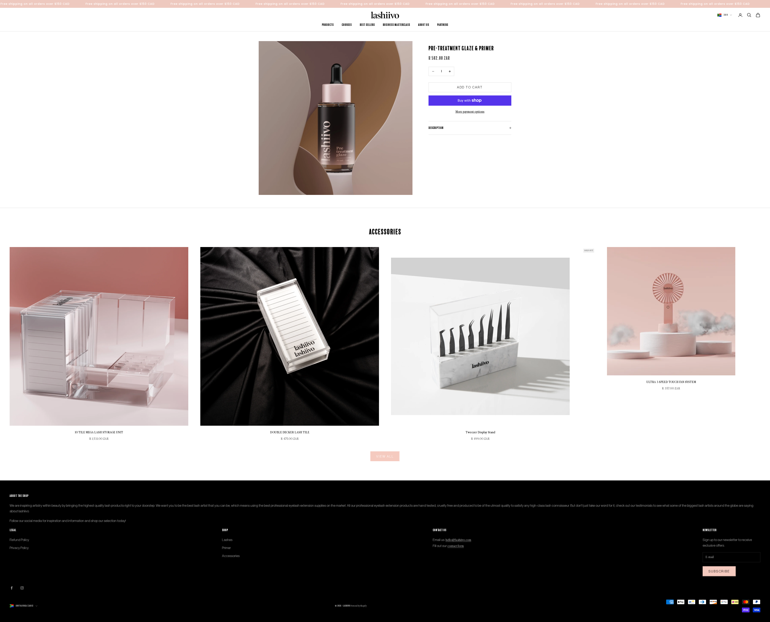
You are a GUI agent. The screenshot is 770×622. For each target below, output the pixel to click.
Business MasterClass (396, 24)
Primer (226, 548)
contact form (455, 546)
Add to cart (470, 87)
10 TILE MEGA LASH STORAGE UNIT (99, 432)
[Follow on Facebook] (12, 588)
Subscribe (719, 571)
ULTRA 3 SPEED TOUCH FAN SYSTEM (671, 382)
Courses (347, 24)
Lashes (227, 540)
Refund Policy (19, 540)
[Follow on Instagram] (22, 588)
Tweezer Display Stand (480, 432)
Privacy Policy (19, 548)
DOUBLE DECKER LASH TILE (289, 432)
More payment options (469, 111)
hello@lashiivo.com (458, 540)
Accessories (231, 556)
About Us (423, 24)
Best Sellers (367, 24)
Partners (442, 24)
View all (385, 456)
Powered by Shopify (359, 606)
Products (328, 24)
